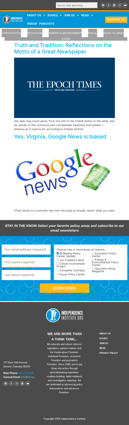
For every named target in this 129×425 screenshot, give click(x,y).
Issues (53, 15)
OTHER (65, 39)
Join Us (103, 343)
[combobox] (76, 5)
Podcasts (46, 23)
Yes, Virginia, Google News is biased (60, 136)
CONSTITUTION (11, 33)
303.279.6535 (26, 373)
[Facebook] (103, 5)
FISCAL (92, 33)
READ (85, 15)
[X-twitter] (108, 5)
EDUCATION (35, 33)
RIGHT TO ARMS (114, 33)
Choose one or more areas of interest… (82, 249)
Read (102, 348)
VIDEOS (32, 23)
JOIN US (69, 15)
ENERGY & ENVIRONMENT (65, 33)
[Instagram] (119, 5)
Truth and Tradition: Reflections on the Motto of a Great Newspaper (63, 48)
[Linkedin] (114, 5)
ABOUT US (34, 15)
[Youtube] (125, 5)
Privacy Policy (108, 353)
